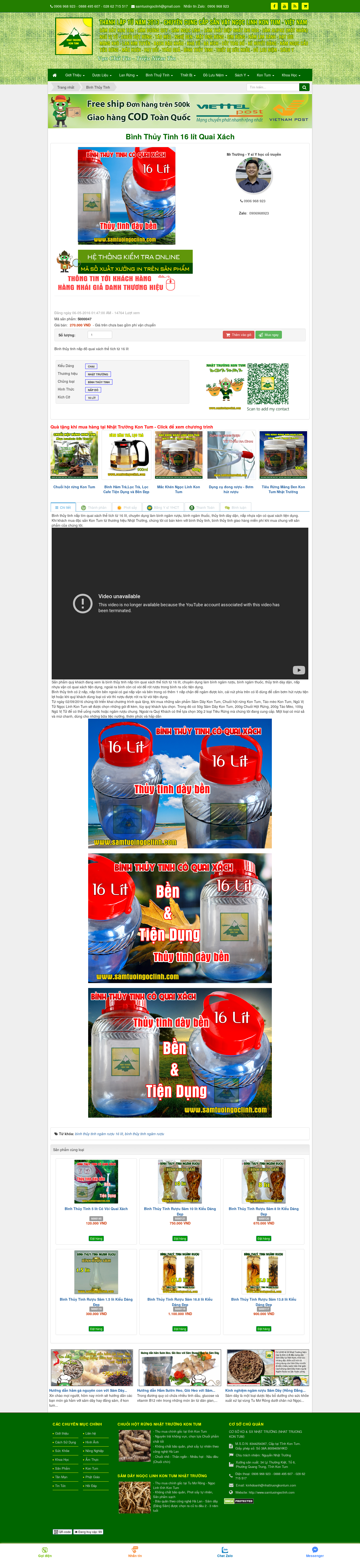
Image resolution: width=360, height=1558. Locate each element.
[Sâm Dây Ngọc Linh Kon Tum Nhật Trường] (135, 1498)
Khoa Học (62, 1459)
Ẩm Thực (92, 1459)
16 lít (92, 398)
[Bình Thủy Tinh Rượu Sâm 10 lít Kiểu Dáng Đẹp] (180, 1182)
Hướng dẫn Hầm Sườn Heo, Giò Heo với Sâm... (176, 1390)
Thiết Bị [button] (186, 74)
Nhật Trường (98, 374)
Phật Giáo (92, 1477)
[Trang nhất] (55, 75)
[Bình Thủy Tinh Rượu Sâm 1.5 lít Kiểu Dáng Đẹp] (96, 1272)
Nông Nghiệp (94, 1450)
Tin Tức (60, 1485)
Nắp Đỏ (93, 390)
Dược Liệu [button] (100, 74)
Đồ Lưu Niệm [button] (214, 74)
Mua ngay (271, 334)
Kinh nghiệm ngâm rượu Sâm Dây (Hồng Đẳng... (265, 1390)
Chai (91, 366)
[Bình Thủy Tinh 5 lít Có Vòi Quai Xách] (96, 1182)
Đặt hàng (96, 1238)
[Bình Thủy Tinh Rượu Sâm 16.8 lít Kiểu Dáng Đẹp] (180, 1272)
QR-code (64, 1532)
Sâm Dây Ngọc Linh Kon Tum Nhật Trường (162, 1475)
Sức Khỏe (62, 1450)
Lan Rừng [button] (127, 74)
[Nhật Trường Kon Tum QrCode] (248, 385)
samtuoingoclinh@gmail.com (158, 6)
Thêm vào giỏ (241, 334)
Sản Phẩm (62, 1468)
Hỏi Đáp (91, 1485)
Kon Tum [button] (264, 74)
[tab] (63, 507)
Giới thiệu (62, 1433)
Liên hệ (90, 1433)
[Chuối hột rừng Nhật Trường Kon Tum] (135, 1446)
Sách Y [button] (241, 74)
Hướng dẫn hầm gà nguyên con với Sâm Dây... (88, 1390)
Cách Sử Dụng (65, 1442)
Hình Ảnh (92, 1442)
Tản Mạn (61, 1477)
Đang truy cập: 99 (90, 1532)
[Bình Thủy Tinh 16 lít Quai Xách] (127, 195)
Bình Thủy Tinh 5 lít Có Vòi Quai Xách (96, 1208)
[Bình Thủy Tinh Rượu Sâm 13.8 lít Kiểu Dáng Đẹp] (263, 1272)
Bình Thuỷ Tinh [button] (158, 74)
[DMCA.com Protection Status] (239, 1501)
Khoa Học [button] (290, 74)
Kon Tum (91, 1468)
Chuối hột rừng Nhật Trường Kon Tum (159, 1424)
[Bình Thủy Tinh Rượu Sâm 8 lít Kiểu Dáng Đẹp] (263, 1182)
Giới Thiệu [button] (73, 74)
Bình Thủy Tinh (99, 382)
